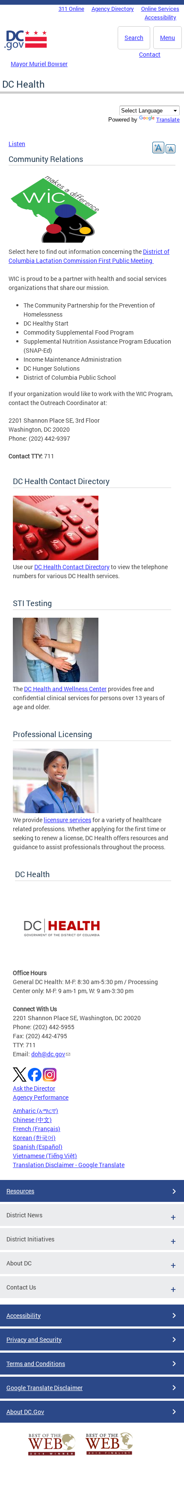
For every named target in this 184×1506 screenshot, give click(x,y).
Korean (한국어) (34, 1138)
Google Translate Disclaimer (44, 1388)
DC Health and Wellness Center (65, 689)
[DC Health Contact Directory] (55, 558)
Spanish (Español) (37, 1147)
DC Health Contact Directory (72, 567)
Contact (149, 54)
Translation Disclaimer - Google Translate (69, 1165)
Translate (168, 119)
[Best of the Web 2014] (52, 1455)
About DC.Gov (25, 1412)
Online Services (160, 8)
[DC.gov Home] (25, 48)
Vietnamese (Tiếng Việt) (45, 1156)
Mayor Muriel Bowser (39, 64)
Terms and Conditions (35, 1364)
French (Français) (36, 1129)
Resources (20, 1191)
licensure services (67, 820)
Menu (167, 38)
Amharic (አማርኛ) (35, 1111)
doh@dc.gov (48, 1054)
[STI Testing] (55, 680)
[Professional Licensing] (55, 811)
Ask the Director (34, 1088)
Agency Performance (40, 1097)
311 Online (71, 8)
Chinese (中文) (32, 1120)
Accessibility (160, 17)
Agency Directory (113, 8)
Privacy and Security (34, 1339)
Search (134, 38)
